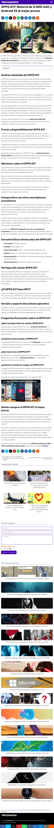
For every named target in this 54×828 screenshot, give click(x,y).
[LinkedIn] (26, 18)
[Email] (33, 18)
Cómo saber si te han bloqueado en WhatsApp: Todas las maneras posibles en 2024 (13, 458)
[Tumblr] (22, 18)
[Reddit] (37, 18)
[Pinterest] (14, 18)
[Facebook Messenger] (6, 18)
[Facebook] (2, 18)
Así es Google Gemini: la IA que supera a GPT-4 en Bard (40, 458)
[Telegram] (30, 18)
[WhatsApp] (18, 18)
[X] (10, 18)
